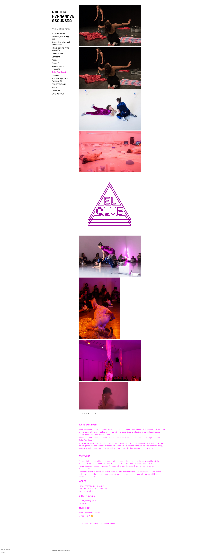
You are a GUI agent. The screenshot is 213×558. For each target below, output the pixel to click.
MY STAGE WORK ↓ (59, 33)
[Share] (4, 549)
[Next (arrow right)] (4, 552)
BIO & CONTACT (58, 94)
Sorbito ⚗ (56, 57)
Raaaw (54, 60)
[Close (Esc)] (2, 549)
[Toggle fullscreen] (7, 549)
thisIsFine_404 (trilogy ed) (60, 37)
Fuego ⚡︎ (55, 63)
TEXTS (54, 87)
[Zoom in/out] (9, 549)
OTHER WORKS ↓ (58, 53)
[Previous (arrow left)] (2, 552)
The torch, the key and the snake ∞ (61, 43)
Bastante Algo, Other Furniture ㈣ (60, 79)
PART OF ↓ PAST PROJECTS (58, 67)
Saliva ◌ (55, 75)
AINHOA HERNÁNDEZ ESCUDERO (63, 16)
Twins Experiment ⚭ (60, 72)
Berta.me (61, 553)
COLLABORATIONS (59, 84)
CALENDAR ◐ (57, 90)
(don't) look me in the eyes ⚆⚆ (60, 49)
